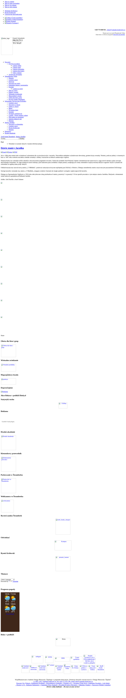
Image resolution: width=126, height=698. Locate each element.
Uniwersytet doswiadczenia (13, 14)
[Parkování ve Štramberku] (8, 485)
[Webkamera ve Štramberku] (7, 506)
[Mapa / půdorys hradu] (8, 381)
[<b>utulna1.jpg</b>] (1, 183)
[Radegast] (37, 659)
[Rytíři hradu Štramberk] (63, 534)
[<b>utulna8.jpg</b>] (1, 300)
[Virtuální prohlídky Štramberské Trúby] (8, 367)
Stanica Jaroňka (20, 136)
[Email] (3, 152)
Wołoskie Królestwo (11, 11)
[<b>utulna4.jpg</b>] (1, 233)
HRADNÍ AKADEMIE (119, 34)
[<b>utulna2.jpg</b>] (1, 200)
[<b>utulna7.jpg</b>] (1, 284)
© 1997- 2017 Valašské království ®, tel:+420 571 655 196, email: (54, 681)
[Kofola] (49, 659)
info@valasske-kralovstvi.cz (84, 681)
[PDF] (15, 152)
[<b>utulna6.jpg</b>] (1, 267)
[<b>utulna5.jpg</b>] (1, 250)
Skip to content (9, 1)
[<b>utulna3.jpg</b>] (1, 216)
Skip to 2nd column (11, 7)
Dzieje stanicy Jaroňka (12, 148)
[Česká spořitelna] (76, 659)
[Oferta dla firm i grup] (8, 350)
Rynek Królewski (10, 12)
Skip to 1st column (10, 5)
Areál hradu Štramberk (8, 136)
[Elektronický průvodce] (8, 442)
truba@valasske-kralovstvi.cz (116, 30)
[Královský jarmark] (63, 570)
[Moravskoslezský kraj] (62, 659)
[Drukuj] (9, 152)
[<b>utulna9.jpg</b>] (1, 317)
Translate (15, 581)
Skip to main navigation (12, 3)
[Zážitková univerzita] (63, 550)
